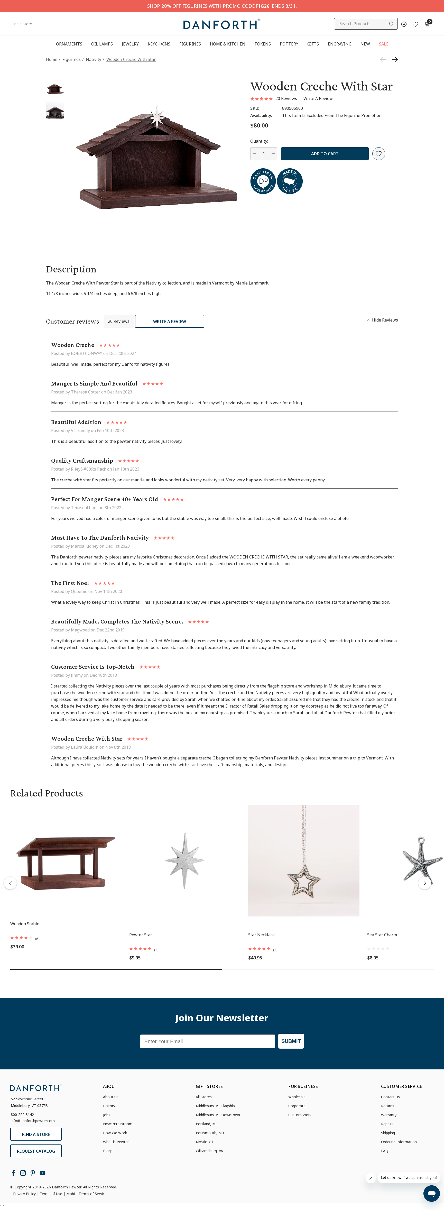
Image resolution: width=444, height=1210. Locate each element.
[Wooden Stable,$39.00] (66, 860)
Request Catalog (36, 1151)
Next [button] (424, 883)
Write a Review (169, 321)
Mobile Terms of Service (86, 1193)
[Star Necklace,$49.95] (303, 860)
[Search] (392, 24)
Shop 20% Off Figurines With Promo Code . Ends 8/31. (222, 6)
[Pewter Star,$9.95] (184, 860)
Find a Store (22, 23)
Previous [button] (10, 883)
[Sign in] (403, 24)
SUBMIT (291, 1041)
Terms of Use (51, 1193)
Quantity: (259, 141)
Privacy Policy (24, 1193)
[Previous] (384, 60)
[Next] (393, 60)
